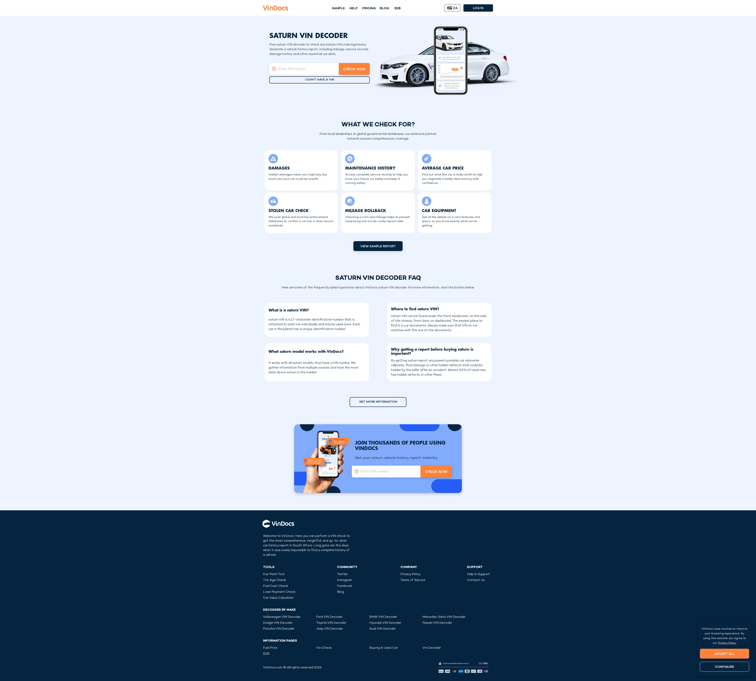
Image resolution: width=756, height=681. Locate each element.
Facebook (344, 586)
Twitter (342, 574)
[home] (275, 7)
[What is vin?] (272, 69)
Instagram (344, 580)
